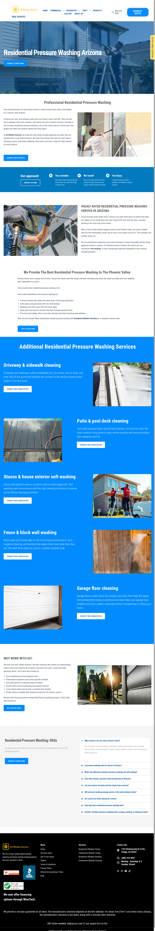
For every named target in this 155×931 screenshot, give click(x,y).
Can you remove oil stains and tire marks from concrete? (107, 785)
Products (97, 10)
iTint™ (85, 10)
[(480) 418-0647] (118, 858)
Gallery (68, 14)
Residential (71, 10)
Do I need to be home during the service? (101, 799)
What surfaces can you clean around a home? (102, 741)
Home (45, 10)
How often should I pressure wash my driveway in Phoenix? (108, 779)
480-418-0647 (118, 12)
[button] (115, 740)
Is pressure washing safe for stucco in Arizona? (103, 765)
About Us (78, 14)
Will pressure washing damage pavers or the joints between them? (111, 792)
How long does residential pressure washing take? (104, 805)
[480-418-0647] (113, 12)
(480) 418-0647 (128, 858)
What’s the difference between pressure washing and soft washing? (111, 772)
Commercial (55, 10)
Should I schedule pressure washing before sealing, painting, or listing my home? (116, 812)
